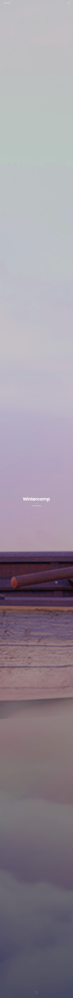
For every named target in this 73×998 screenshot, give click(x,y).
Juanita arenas (7, 2)
